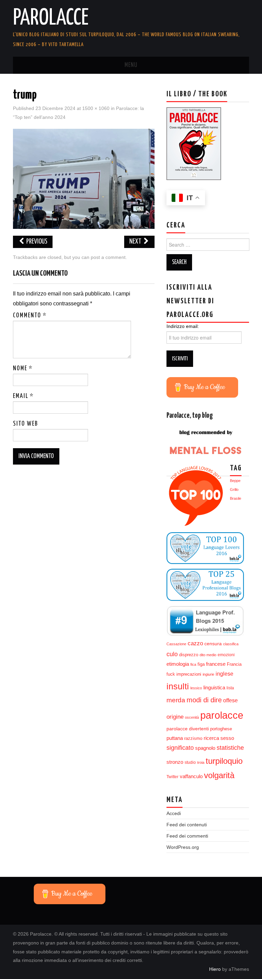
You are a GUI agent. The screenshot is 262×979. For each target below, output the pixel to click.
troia (200, 762)
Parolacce (51, 18)
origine (175, 716)
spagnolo (205, 748)
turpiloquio (224, 761)
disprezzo (188, 654)
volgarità (219, 775)
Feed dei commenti (187, 836)
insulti (177, 686)
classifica (230, 644)
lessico (196, 688)
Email (23, 396)
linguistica (214, 687)
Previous (36, 241)
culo (172, 654)
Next (135, 241)
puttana (174, 738)
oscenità (192, 717)
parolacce (221, 715)
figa (201, 664)
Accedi (173, 813)
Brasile (235, 498)
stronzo (174, 762)
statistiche (230, 747)
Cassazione (176, 644)
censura (213, 643)
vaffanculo (191, 776)
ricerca (211, 738)
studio (190, 762)
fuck (170, 674)
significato (180, 747)
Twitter (172, 776)
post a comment (108, 257)
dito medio (208, 655)
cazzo (195, 643)
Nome (23, 369)
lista (230, 688)
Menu (131, 65)
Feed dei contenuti (186, 824)
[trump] (84, 178)
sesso (227, 738)
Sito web (25, 424)
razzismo (193, 738)
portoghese (221, 728)
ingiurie (208, 674)
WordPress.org (182, 847)
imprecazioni (188, 674)
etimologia (177, 664)
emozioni (226, 654)
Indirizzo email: (182, 326)
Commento (30, 316)
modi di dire (204, 700)
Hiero (215, 969)
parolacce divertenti (187, 728)
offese (230, 700)
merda (175, 700)
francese (215, 664)
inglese (224, 674)
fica (193, 664)
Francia (234, 664)
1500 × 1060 (96, 108)
